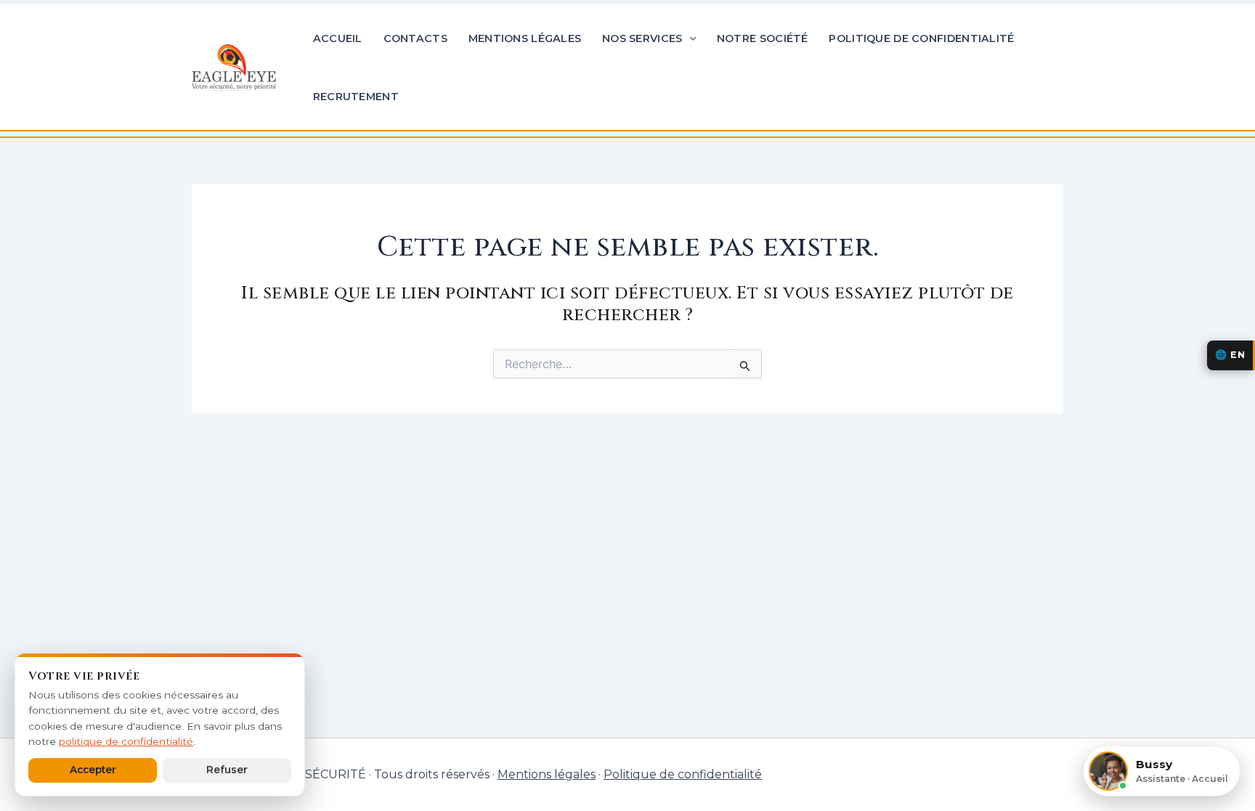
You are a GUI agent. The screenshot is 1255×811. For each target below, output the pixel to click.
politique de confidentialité (126, 741)
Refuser (227, 769)
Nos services (642, 38)
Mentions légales (525, 38)
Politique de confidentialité (921, 38)
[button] (689, 38)
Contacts (415, 38)
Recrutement (356, 96)
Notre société (762, 38)
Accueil (337, 38)
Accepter (93, 769)
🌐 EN (1230, 354)
